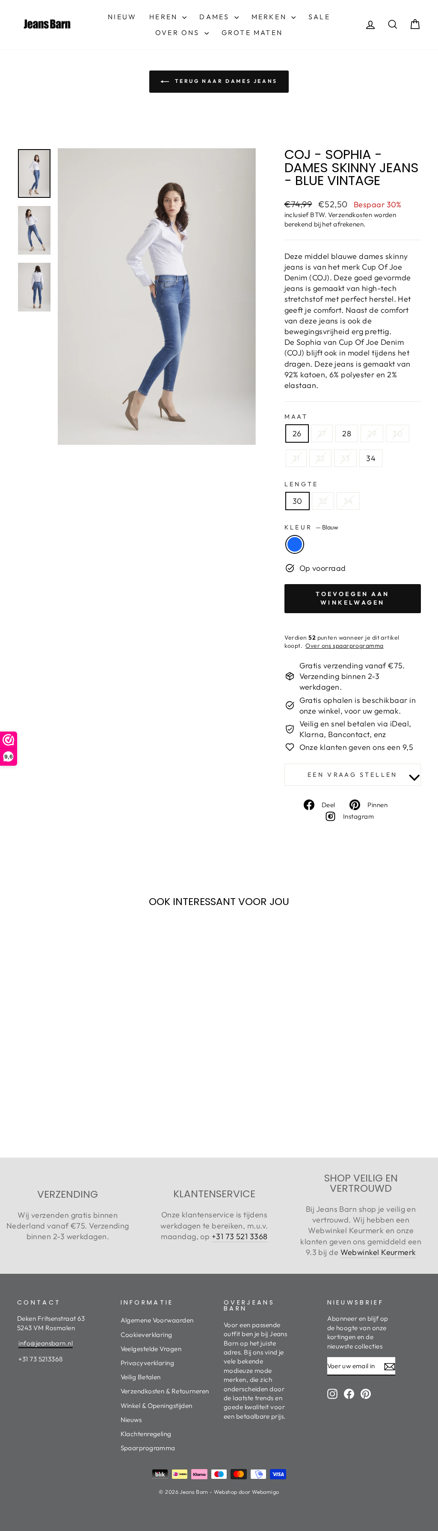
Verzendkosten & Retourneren (165, 1391)
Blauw (294, 544)
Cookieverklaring (146, 1335)
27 (322, 433)
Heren (164, 16)
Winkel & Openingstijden (156, 1406)
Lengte (301, 484)
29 (371, 433)
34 (371, 458)
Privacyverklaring (148, 1363)
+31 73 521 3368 (240, 1236)
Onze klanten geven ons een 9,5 (356, 747)
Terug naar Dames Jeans (225, 81)
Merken (270, 16)
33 (345, 458)
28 (346, 433)
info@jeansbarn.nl (45, 1343)
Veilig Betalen (141, 1377)
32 (320, 458)
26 (297, 433)
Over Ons (178, 32)
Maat (296, 416)
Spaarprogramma (148, 1448)
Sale (319, 16)
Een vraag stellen (352, 775)
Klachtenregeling (146, 1434)
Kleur (311, 527)
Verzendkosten (350, 215)
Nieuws (131, 1420)
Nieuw (122, 16)
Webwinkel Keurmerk (378, 1252)
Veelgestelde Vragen (151, 1349)
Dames (215, 16)
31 (296, 458)
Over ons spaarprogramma (344, 645)
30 (397, 433)
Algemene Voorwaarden (157, 1320)
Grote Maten (252, 32)
